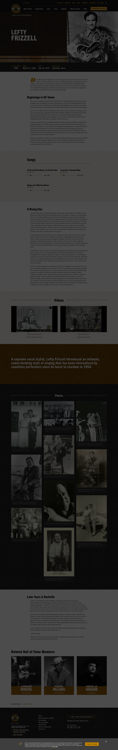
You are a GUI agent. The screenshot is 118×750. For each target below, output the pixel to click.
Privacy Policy (55, 746)
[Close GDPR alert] (106, 741)
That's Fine (92, 744)
